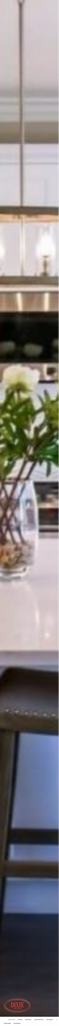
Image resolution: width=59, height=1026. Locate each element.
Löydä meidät (7, 1023)
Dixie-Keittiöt (11, 1019)
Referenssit (28, 1019)
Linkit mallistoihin (38, 1019)
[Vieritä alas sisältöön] (57, 1019)
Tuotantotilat (17, 1023)
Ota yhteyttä (49, 1019)
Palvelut (20, 1019)
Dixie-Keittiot (4, 1019)
